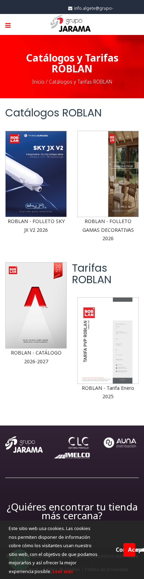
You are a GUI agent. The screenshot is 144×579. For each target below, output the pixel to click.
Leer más (62, 571)
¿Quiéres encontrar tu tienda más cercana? (72, 511)
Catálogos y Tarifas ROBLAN (80, 81)
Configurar (119, 549)
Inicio (38, 81)
